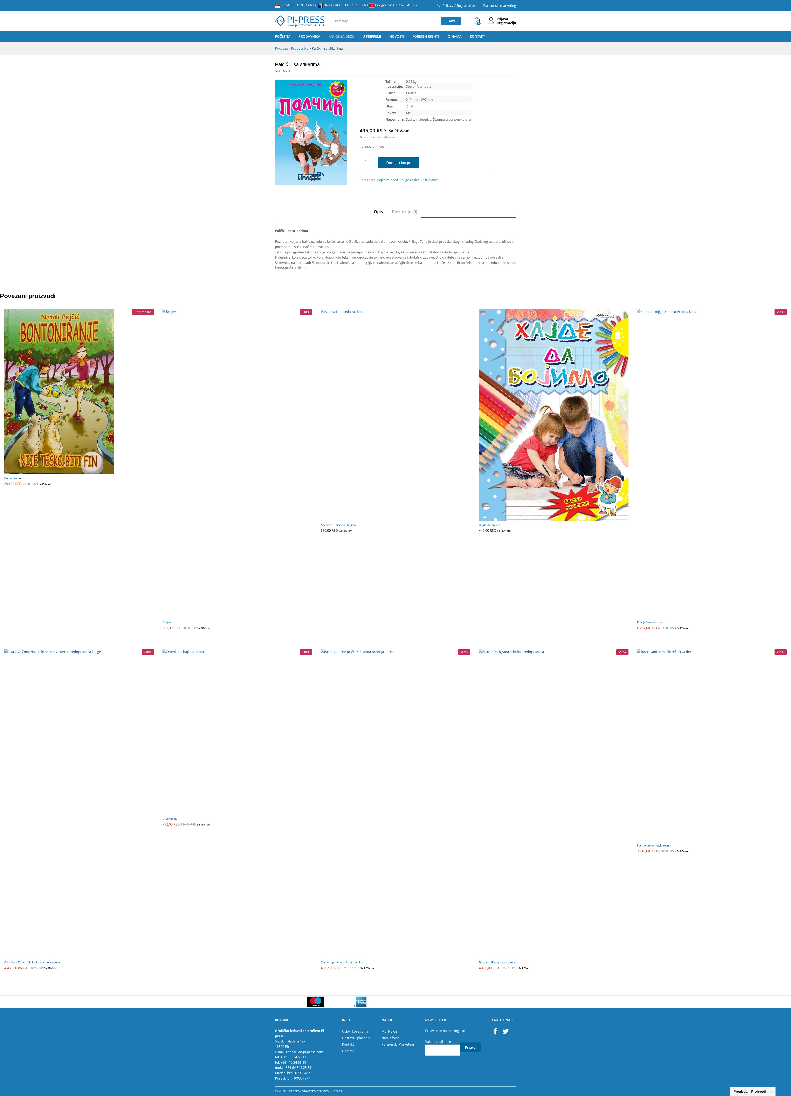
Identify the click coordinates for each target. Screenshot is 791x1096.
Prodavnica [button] (309, 36)
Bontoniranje (12, 478)
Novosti (396, 36)
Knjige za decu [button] (341, 36)
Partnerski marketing (499, 5)
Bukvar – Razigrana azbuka (497, 962)
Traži (451, 21)
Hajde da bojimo (489, 525)
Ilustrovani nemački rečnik (654, 845)
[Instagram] (514, 1033)
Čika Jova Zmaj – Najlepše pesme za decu (32, 962)
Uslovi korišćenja (355, 1031)
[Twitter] (505, 1032)
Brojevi (167, 622)
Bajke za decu (387, 180)
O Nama (455, 36)
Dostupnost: (368, 137)
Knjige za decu (411, 180)
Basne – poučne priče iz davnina (342, 962)
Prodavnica (300, 48)
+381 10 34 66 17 (303, 5)
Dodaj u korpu (398, 162)
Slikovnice (431, 180)
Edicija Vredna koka (650, 622)
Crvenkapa (170, 818)
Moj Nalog (389, 1031)
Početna (282, 36)
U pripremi (372, 36)
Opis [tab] (378, 212)
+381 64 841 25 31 (297, 1067)
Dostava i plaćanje (356, 1038)
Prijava (448, 5)
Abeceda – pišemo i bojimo (338, 525)
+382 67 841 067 (405, 5)
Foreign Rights (426, 36)
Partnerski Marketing (397, 1044)
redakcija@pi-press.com (304, 1052)
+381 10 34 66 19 (293, 1062)
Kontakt (477, 36)
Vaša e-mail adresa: (440, 1041)
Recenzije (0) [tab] (404, 212)
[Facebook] (495, 1032)
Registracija (506, 23)
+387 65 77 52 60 (355, 5)
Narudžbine (390, 1038)
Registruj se (466, 5)
